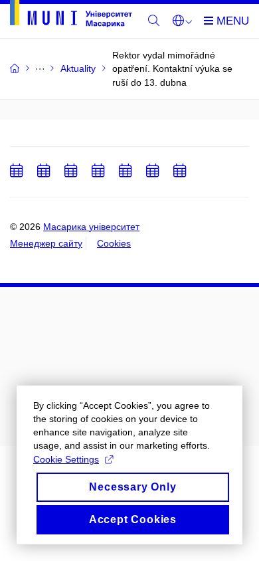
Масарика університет (91, 226)
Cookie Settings (66, 459)
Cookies (114, 243)
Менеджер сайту (46, 243)
